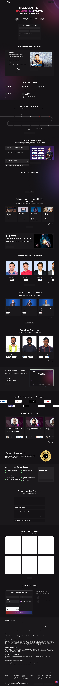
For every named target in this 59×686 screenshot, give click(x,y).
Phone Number (22, 594)
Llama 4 (6, 649)
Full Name (7, 594)
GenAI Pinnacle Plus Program (19, 622)
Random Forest (25, 663)
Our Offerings (48, 672)
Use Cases (21, 636)
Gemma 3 (7, 650)
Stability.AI (47, 626)
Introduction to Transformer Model (18, 628)
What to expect (17, 2)
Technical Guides (37, 635)
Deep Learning (46, 627)
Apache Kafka (15, 663)
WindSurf (40, 644)
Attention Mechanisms (42, 641)
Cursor (44, 644)
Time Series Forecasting (42, 628)
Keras (12, 663)
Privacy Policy (21, 683)
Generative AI (7, 626)
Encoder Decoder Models (14, 642)
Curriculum (24, 2)
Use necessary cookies (48, 683)
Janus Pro (39, 649)
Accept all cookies (38, 683)
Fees (33, 2)
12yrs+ (30, 601)
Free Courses (24, 672)
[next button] (52, 224)
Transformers (12, 641)
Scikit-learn (25, 662)
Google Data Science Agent (30, 664)
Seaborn (45, 662)
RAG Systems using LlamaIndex (14, 627)
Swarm (49, 656)
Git (9, 663)
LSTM (37, 641)
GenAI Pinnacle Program (9, 622)
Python (29, 627)
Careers (6, 675)
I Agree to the (26, 33)
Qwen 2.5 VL (14, 651)
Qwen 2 (10, 651)
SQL (10, 662)
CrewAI (32, 656)
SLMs (9, 642)
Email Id (7, 599)
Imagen (41, 643)
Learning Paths (16, 675)
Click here (16, 457)
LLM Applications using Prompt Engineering (29, 626)
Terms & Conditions (28, 33)
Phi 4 (24, 650)
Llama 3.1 (10, 649)
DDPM (27, 643)
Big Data (49, 663)
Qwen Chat (19, 651)
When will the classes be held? (20, 507)
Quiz (18, 636)
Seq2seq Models (13, 644)
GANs (6, 641)
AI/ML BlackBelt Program (29, 622)
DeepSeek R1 (29, 649)
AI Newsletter (48, 677)
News (32, 635)
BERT (30, 641)
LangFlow (37, 656)
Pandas (48, 662)
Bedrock (45, 650)
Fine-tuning (40, 642)
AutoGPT (6, 657)
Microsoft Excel (34, 627)
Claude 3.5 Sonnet (20, 650)
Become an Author (41, 672)
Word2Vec (34, 641)
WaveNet (18, 644)
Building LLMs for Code (24, 627)
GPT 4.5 (13, 649)
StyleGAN (17, 641)
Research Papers (8, 636)
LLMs (6, 642)
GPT (28, 641)
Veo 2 (42, 649)
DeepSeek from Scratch (41, 626)
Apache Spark (36, 662)
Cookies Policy (26, 683)
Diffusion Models (50, 641)
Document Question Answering (33, 643)
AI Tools (41, 635)
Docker (7, 663)
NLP (21, 663)
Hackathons (32, 672)
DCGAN (12, 643)
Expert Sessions (16, 673)
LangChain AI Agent (45, 642)
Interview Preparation (47, 635)
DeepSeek (12, 626)
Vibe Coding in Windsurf (13, 629)
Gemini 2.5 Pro (46, 649)
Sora (26, 649)
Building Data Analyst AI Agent (35, 629)
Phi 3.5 (27, 650)
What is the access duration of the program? (22, 520)
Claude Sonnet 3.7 (13, 650)
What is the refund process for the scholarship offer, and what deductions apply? (28, 516)
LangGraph (28, 656)
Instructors (29, 2)
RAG (36, 642)
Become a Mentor (41, 675)
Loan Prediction (34, 628)
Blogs (15, 672)
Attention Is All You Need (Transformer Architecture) (29, 644)
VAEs (9, 641)
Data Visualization (38, 663)
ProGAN (15, 643)
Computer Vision (31, 663)
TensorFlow (20, 662)
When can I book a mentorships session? (22, 511)
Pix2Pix (20, 641)
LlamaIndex (33, 642)
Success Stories (14, 636)
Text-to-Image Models (21, 643)
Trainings (48, 673)
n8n (6, 656)
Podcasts (31, 675)
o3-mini (23, 649)
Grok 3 (23, 651)
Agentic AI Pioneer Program (39, 622)
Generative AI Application (26, 635)
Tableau (47, 628)
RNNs (9, 643)
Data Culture (48, 675)
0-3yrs (21, 601)
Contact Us (7, 673)
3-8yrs (24, 601)
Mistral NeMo (37, 650)
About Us (7, 672)
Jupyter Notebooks (15, 662)
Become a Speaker (41, 673)
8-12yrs (27, 601)
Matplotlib (41, 662)
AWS (19, 663)
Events (31, 673)
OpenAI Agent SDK (18, 626)
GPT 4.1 (17, 649)
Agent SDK (13, 656)
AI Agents (7, 635)
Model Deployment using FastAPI (23, 629)
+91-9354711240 (43, 596)
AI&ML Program (24, 673)
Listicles (25, 636)
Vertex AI (49, 650)
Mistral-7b (42, 650)
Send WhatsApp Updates (24, 35)
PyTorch (29, 662)
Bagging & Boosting (27, 628)
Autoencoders (24, 641)
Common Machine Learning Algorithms (12, 664)
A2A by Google (18, 656)
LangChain (29, 642)
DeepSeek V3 (34, 649)
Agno (34, 656)
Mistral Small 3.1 (31, 650)
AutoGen (41, 656)
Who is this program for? (19, 498)
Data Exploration (44, 663)
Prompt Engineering (18, 635)
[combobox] (20, 31)
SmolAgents (23, 656)
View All (29, 578)
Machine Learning (40, 627)
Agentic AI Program (25, 678)
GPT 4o (20, 649)
